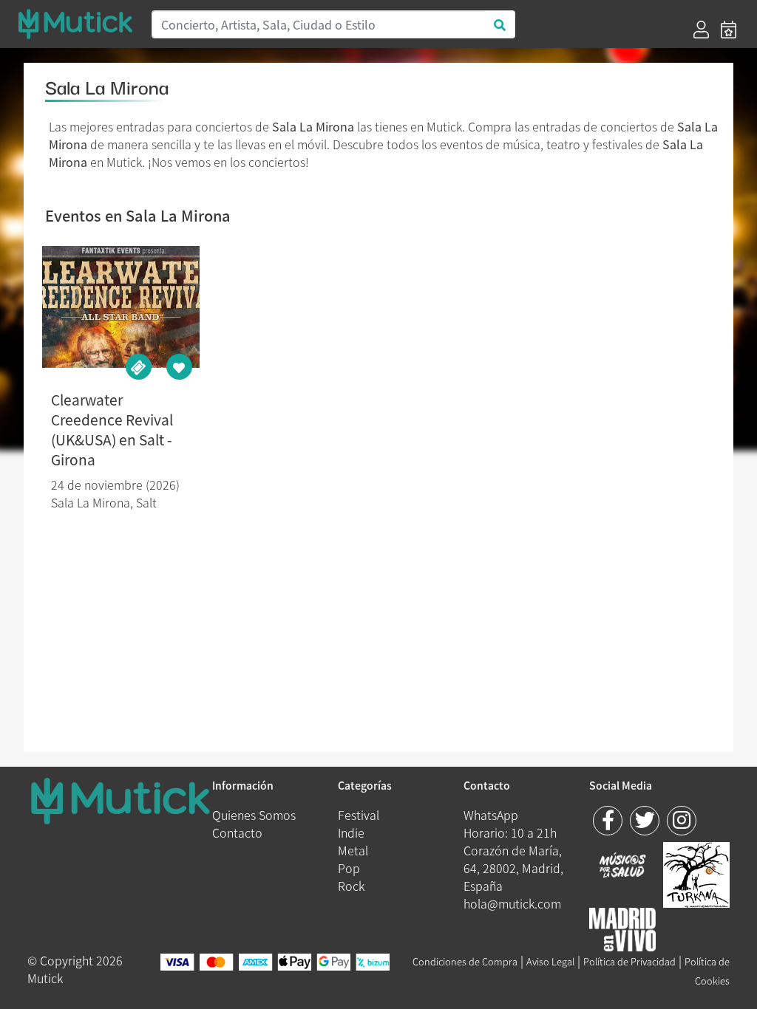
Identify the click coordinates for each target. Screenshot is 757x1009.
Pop (349, 868)
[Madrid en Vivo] (696, 873)
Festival (358, 815)
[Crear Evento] (728, 29)
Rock (351, 886)
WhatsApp (491, 815)
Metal (353, 850)
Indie (351, 832)
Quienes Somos (254, 815)
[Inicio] (75, 24)
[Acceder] (701, 29)
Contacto (237, 832)
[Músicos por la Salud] (622, 866)
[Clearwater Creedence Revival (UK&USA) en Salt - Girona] (121, 307)
